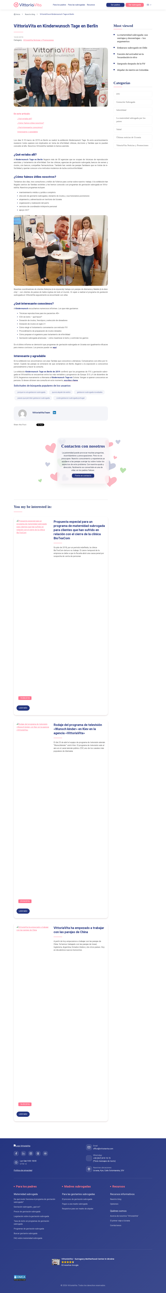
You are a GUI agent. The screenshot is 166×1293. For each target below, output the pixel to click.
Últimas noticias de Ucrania (128, 137)
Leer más (23, 708)
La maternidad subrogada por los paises (130, 120)
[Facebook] (16, 1153)
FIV (118, 94)
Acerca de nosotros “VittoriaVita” (124, 1216)
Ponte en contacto (83, 475)
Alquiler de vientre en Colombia (132, 70)
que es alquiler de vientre (61, 392)
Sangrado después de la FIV (131, 63)
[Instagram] (30, 1153)
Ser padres (115, 5)
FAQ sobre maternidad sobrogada (28, 1238)
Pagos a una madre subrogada (74, 1204)
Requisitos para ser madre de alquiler (77, 1209)
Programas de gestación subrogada (29, 1229)
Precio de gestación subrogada (27, 1211)
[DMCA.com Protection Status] (83, 1278)
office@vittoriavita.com (103, 1149)
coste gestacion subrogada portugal (70, 398)
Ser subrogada (135, 5)
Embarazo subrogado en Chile (132, 48)
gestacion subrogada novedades (89, 392)
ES (148, 5)
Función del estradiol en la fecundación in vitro (130, 56)
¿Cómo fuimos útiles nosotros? (30, 123)
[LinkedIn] (23, 1153)
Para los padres (59, 5)
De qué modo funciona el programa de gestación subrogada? (34, 1200)
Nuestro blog (30, 14)
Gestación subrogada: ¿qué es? (27, 1207)
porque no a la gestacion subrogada (31, 392)
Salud (118, 129)
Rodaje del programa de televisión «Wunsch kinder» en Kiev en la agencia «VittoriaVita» (78, 729)
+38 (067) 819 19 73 (102, 1158)
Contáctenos (115, 1225)
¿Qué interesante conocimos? (30, 127)
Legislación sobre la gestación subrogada (31, 1216)
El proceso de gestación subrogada (77, 1199)
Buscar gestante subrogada (25, 1233)
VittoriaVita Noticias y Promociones (38, 40)
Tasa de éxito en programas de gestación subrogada (31, 1222)
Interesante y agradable (27, 132)
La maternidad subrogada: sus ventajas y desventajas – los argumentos (132, 38)
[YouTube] (45, 1153)
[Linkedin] (54, 412)
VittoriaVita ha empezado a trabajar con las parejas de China (79, 930)
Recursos (91, 5)
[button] (83, 1262)
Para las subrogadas (76, 5)
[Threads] (38, 1153)
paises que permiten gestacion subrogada (33, 398)
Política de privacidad (23, 1170)
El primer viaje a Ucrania (120, 1221)
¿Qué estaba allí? (24, 119)
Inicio (18, 14)
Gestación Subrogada (125, 102)
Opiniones (114, 1204)
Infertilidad (121, 110)
